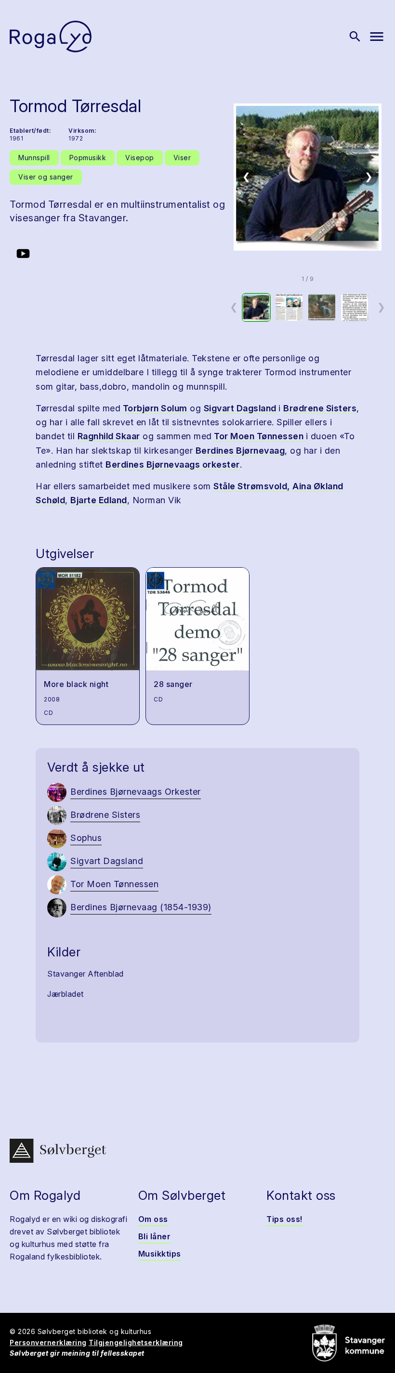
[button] (308, 177)
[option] (256, 307)
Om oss (153, 1219)
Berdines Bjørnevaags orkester (172, 464)
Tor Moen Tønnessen (259, 436)
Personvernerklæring (48, 1342)
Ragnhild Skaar (109, 436)
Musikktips (159, 1254)
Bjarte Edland (98, 500)
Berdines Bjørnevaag (240, 450)
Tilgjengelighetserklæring (136, 1342)
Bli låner (154, 1236)
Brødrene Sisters (319, 408)
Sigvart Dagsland (241, 408)
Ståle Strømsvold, (251, 486)
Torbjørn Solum (153, 408)
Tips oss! (284, 1219)
